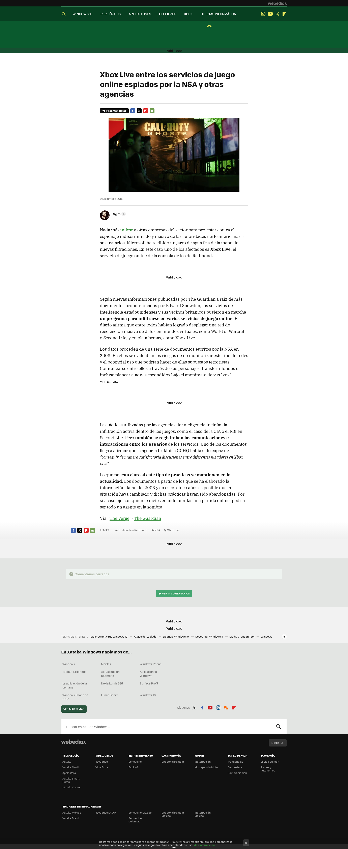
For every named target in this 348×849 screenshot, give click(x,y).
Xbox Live (173, 530)
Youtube (270, 13)
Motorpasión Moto (206, 767)
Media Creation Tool (242, 636)
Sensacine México (140, 812)
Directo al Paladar (173, 761)
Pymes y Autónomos (268, 768)
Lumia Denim (109, 695)
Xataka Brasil (70, 818)
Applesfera (69, 773)
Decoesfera (235, 767)
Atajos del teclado (145, 636)
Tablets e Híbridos (74, 672)
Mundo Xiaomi (71, 787)
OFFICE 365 (167, 13)
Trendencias (235, 761)
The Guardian (147, 518)
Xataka (66, 761)
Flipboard (284, 13)
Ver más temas (73, 709)
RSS (226, 707)
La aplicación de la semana (74, 685)
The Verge (119, 518)
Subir (275, 743)
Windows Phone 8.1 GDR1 (75, 697)
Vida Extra (101, 767)
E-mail (152, 110)
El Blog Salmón (270, 761)
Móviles (106, 664)
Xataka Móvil (70, 767)
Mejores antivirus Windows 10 (109, 636)
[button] (119, 213)
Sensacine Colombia (135, 819)
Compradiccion (237, 773)
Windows (68, 664)
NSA (157, 530)
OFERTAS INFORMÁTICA (218, 13)
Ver (176, 593)
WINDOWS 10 (82, 13)
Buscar (278, 726)
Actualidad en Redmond (131, 530)
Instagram (263, 13)
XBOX (188, 13)
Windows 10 (148, 695)
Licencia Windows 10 (176, 636)
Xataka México (71, 812)
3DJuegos (101, 761)
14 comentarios (116, 111)
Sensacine (135, 761)
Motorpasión (203, 761)
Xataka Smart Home (71, 780)
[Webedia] (277, 3)
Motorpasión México (203, 814)
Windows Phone (151, 664)
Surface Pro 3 (149, 683)
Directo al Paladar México (173, 814)
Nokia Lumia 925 (112, 683)
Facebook (132, 110)
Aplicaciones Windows (148, 674)
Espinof (133, 767)
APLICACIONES (140, 13)
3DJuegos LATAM (105, 812)
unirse (126, 230)
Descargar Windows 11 (209, 636)
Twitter (277, 13)
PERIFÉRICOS (110, 13)
